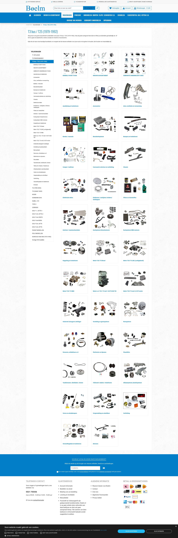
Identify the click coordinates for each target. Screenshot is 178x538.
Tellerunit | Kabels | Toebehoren (41, 166)
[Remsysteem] (135, 309)
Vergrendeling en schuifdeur (41, 175)
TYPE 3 (34, 204)
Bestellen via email (66, 489)
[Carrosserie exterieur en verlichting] (104, 154)
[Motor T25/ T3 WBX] (74, 278)
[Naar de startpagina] (35, 8)
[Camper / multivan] (74, 154)
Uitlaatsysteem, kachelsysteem (41, 169)
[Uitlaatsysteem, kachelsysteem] (135, 370)
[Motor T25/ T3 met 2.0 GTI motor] (135, 278)
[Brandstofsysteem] (104, 124)
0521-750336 (31, 492)
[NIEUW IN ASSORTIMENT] (104, 63)
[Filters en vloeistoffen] (135, 185)
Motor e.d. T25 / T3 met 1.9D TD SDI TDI (43, 136)
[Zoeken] (97, 8)
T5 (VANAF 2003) (37, 191)
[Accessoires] (104, 93)
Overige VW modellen (38, 240)
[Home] (30, 15)
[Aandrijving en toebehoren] (74, 93)
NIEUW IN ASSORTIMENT (40, 68)
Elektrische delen (38, 102)
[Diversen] (104, 431)
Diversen (36, 184)
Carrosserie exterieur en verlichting (42, 96)
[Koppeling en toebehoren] (74, 248)
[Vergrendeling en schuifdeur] (104, 400)
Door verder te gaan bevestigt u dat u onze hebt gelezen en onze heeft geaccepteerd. (89, 471)
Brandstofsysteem (38, 86)
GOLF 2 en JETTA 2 (37, 214)
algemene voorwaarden (105, 471)
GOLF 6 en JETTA (37, 227)
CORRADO (35, 207)
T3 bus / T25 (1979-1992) (39, 61)
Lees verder (103, 530)
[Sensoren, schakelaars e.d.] (74, 339)
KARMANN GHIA (37, 197)
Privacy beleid (97, 498)
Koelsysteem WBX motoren (40, 120)
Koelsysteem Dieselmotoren (40, 117)
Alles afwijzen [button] (159, 531)
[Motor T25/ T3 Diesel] (104, 248)
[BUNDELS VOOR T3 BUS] (74, 63)
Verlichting (36, 178)
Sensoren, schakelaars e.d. (40, 153)
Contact (95, 489)
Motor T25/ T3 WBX (38, 132)
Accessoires (36, 77)
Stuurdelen (36, 159)
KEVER (34, 194)
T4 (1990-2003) (36, 188)
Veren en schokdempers (40, 172)
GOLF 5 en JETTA (37, 223)
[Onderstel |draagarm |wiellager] (74, 309)
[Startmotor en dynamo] (104, 339)
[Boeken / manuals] (74, 124)
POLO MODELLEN (37, 233)
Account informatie (66, 486)
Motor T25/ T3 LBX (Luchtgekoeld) (42, 129)
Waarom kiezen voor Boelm (101, 486)
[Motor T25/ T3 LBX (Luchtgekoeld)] (135, 248)
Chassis (36, 99)
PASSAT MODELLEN (38, 230)
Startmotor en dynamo (39, 156)
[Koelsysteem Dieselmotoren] (104, 217)
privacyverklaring (84, 471)
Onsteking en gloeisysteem (40, 147)
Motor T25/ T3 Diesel (39, 126)
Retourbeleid (64, 498)
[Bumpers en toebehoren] (135, 124)
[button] (56, 536)
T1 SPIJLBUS (36, 55)
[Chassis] (135, 154)
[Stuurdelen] (135, 339)
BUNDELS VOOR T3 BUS (39, 64)
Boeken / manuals (38, 83)
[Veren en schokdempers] (74, 400)
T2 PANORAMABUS (37, 58)
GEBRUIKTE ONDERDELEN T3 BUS (42, 71)
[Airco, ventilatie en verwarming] (135, 93)
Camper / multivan (38, 93)
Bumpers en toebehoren (39, 90)
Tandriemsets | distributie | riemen (42, 162)
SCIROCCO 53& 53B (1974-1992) (41, 236)
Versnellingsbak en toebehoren (41, 181)
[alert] (89, 531)
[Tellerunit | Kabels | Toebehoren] (104, 370)
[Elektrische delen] (74, 185)
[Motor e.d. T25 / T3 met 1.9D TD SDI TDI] (103, 279)
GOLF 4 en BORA (37, 220)
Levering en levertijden (67, 495)
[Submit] (104, 468)
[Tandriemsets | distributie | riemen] (74, 370)
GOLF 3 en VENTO (37, 217)
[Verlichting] (135, 401)
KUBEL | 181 (35, 201)
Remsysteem (37, 150)
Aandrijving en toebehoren (40, 74)
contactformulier (38, 500)
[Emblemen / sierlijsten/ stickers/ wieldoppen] (104, 185)
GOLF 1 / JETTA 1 (37, 210)
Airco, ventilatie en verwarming (41, 80)
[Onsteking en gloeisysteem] (104, 309)
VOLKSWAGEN (36, 52)
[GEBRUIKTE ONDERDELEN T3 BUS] (134, 63)
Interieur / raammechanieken (41, 113)
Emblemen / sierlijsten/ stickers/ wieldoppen (42, 106)
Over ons (95, 492)
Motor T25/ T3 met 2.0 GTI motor (42, 140)
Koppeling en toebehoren (40, 123)
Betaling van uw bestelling (68, 492)
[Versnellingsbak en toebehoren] (74, 431)
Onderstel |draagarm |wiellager (41, 143)
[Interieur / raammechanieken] (74, 217)
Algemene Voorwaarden (100, 495)
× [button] (176, 526)
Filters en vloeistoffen (39, 110)
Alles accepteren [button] (131, 531)
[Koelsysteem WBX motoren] (135, 217)
